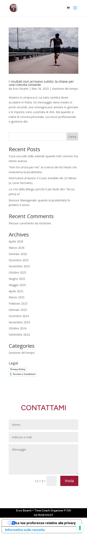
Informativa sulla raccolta (25, 530)
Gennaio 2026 (18, 254)
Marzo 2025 (16, 297)
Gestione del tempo (65, 89)
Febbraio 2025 (18, 303)
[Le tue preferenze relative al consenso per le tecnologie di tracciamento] (80, 528)
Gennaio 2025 (18, 310)
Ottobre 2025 (17, 272)
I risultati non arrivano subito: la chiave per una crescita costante (41, 83)
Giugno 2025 (17, 279)
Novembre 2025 (19, 266)
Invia (69, 480)
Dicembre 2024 (19, 316)
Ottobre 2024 (17, 328)
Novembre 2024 (19, 322)
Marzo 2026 (16, 248)
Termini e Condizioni (24, 374)
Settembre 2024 (19, 334)
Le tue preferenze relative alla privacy (46, 523)
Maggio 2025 (17, 285)
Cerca (72, 136)
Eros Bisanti (20, 89)
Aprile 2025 (16, 291)
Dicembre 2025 (19, 260)
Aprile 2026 (16, 241)
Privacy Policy (17, 369)
